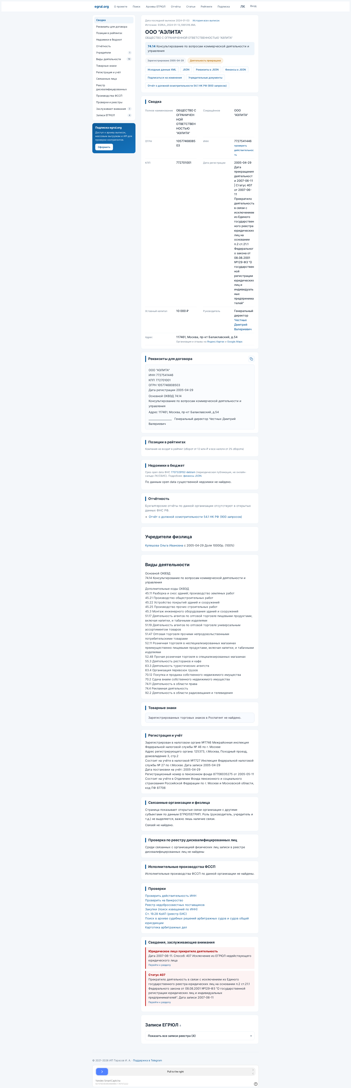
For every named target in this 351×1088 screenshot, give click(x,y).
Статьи (190, 6)
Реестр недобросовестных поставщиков (175, 905)
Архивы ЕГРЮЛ (155, 6)
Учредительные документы (205, 77)
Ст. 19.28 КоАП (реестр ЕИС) (166, 914)
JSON (186, 69)
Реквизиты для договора (111, 26)
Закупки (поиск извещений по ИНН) (171, 909)
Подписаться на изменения (165, 77)
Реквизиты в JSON (207, 69)
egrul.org (102, 6)
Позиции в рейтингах (109, 33)
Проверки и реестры (109, 102)
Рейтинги (206, 6)
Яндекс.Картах (215, 341)
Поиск (136, 6)
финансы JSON (192, 475)
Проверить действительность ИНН (170, 896)
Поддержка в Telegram (147, 1060)
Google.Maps (234, 341)
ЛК (242, 6)
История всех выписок (206, 20)
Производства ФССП (109, 95)
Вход (253, 5)
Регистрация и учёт (108, 72)
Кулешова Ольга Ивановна (164, 545)
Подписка (224, 6)
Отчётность (103, 46)
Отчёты (176, 6)
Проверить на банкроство (164, 900)
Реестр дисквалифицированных (111, 87)
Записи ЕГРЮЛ (113, 115)
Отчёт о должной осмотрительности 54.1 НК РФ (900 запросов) (187, 85)
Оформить (104, 147)
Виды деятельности (113, 59)
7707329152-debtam (183, 472)
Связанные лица (106, 78)
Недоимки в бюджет (109, 39)
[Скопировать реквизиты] (251, 359)
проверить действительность (244, 150)
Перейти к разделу (159, 964)
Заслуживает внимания (113, 108)
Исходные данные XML (162, 69)
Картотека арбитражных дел (166, 927)
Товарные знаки (106, 65)
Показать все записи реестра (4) (200, 1036)
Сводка (101, 20)
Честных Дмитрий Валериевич (243, 324)
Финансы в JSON (235, 69)
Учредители (113, 52)
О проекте (120, 6)
